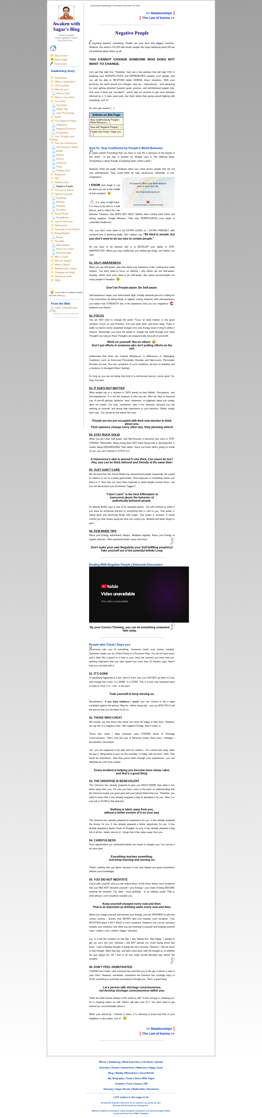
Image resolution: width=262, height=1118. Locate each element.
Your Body (60, 101)
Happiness (61, 124)
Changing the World (65, 272)
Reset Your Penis (65, 249)
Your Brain (61, 105)
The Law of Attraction (66, 143)
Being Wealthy (62, 233)
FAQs (58, 280)
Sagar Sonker (164, 1111)
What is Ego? (63, 93)
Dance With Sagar (144, 1078)
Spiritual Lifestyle (64, 194)
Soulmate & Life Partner (67, 229)
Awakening (114, 1062)
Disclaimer (153, 1089)
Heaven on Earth (63, 276)
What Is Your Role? (65, 97)
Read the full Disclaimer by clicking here (130, 1105)
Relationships (62, 182)
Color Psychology (65, 113)
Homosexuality (63, 253)
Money (59, 237)
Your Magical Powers (65, 121)
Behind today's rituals (66, 268)
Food (129, 1083)
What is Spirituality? (65, 81)
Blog (110, 1073)
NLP (57, 178)
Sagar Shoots (122, 1089)
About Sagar (61, 59)
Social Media (61, 213)
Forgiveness (62, 132)
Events (115, 1067)
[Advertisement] (66, 373)
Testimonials (60, 64)
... (112, 108)
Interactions (127, 1067)
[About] (66, 19)
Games (138, 1083)
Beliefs (59, 151)
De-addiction (62, 217)
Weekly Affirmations (126, 1073)
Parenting (61, 198)
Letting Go (61, 162)
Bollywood (60, 174)
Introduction (61, 77)
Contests (119, 1083)
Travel (129, 1078)
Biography (118, 1078)
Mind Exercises (131, 1062)
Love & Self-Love (64, 221)
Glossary (108, 1089)
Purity (59, 166)
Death (58, 117)
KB (145, 1083)
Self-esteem (61, 225)
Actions (60, 158)
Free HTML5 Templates (139, 1113)
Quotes (159, 1062)
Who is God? (61, 256)
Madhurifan (138, 1089)
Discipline (61, 209)
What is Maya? (62, 264)
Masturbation (63, 245)
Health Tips (62, 109)
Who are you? (62, 89)
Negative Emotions (66, 128)
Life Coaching (62, 85)
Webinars (141, 1067)
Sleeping (60, 206)
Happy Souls (156, 1067)
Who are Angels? (63, 260)
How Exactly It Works (67, 147)
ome (102, 1062)
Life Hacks (147, 1062)
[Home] (52, 50)
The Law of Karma (64, 190)
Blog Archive (61, 55)
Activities (104, 1067)
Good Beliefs (147, 1073)
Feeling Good (63, 170)
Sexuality (59, 241)
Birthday (60, 202)
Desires (60, 155)
